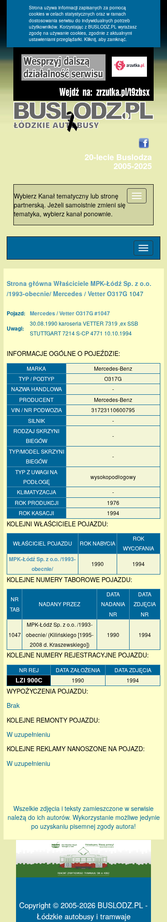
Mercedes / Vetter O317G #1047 (70, 313)
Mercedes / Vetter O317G (90, 293)
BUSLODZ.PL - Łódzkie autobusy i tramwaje (92, 911)
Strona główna (29, 283)
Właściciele (71, 283)
